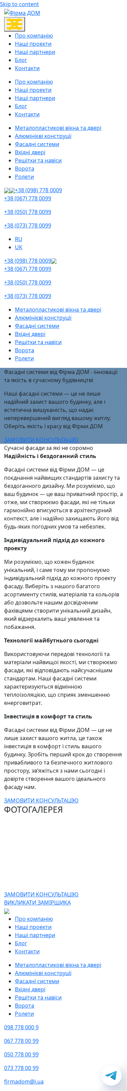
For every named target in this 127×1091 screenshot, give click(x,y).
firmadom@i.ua (24, 1081)
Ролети (24, 176)
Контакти (27, 68)
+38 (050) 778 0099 (27, 212)
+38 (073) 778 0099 (27, 225)
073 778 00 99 (21, 1068)
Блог (21, 60)
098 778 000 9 (21, 1027)
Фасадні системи (37, 144)
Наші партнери (35, 52)
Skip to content (19, 4)
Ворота (24, 168)
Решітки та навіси (38, 160)
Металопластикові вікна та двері (58, 128)
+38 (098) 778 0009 (38, 190)
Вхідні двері (30, 152)
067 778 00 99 (21, 1041)
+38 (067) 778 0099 (27, 198)
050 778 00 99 (21, 1054)
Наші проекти (33, 43)
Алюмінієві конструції (43, 136)
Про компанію (34, 35)
